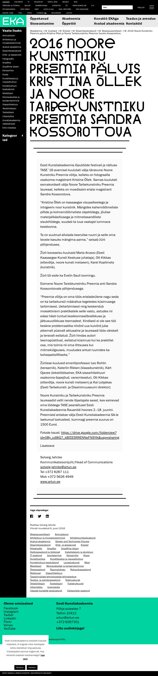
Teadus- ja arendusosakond (45, 580)
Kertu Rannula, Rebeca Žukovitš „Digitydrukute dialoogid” (27, 673)
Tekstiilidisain (9, 108)
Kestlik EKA (49, 9)
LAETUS (69, 13)
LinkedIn (10, 618)
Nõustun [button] (19, 667)
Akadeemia (71, 18)
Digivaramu (56, 13)
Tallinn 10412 (66, 613)
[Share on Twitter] (39, 516)
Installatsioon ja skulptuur (79, 552)
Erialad (84, 545)
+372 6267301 (67, 622)
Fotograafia (8, 58)
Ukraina (40, 13)
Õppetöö (69, 23)
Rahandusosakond (80, 569)
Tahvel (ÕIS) (52, 2)
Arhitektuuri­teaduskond (83, 537)
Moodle (65, 2)
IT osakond (36, 555)
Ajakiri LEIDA (7, 13)
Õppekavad (39, 18)
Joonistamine (54, 555)
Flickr (8, 622)
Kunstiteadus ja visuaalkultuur (10, 80)
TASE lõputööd (65, 9)
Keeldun (32, 667)
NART (37, 9)
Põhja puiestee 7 (68, 609)
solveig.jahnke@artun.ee (58, 467)
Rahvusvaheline (80, 5)
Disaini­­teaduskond (11, 50)
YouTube (10, 628)
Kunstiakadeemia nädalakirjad (11, 122)
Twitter (8, 615)
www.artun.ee (50, 481)
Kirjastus (56, 5)
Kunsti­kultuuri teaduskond (9, 87)
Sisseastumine (42, 23)
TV (28, 2)
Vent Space (25, 9)
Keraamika (8, 70)
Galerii (28, 5)
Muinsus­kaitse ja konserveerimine (11, 99)
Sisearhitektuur (10, 104)
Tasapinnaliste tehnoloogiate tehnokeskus (53, 576)
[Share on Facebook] (31, 516)
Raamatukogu (41, 5)
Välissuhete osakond (78, 590)
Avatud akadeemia (109, 23)
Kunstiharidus (37, 559)
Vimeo (8, 625)
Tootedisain (8, 112)
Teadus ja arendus (141, 18)
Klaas (5, 74)
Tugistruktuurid (75, 583)
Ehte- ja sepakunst (11, 54)
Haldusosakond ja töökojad (45, 552)
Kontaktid (134, 23)
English (141, 7)
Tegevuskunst (72, 580)
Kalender (18, 2)
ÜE (67, 5)
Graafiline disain (10, 66)
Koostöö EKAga (106, 18)
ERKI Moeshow (82, 9)
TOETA (29, 13)
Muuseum (38, 2)
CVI (92, 5)
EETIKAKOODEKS (8, 9)
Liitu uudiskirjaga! (70, 628)
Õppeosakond (37, 569)
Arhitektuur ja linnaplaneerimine (11, 41)
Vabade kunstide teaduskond (46, 590)
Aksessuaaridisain (40, 534)
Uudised (5, 2)
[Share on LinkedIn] (47, 516)
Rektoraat (35, 573)
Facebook (11, 608)
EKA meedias (9, 127)
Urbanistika (8, 116)
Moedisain (7, 93)
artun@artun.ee (67, 618)
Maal (87, 562)
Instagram (11, 611)
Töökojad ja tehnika (11, 5)
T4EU (20, 13)
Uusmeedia (53, 587)
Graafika (6, 62)
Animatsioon (8, 35)
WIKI (75, 2)
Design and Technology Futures (72, 541)
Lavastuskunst (71, 562)
